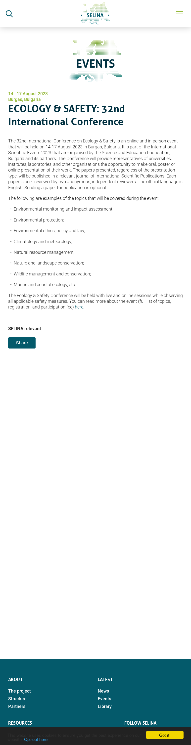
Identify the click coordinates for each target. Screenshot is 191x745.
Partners (16, 706)
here (79, 306)
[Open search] (9, 13)
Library (105, 706)
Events (104, 698)
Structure (17, 698)
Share (22, 342)
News (103, 691)
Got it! (165, 735)
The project (19, 691)
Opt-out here (36, 739)
